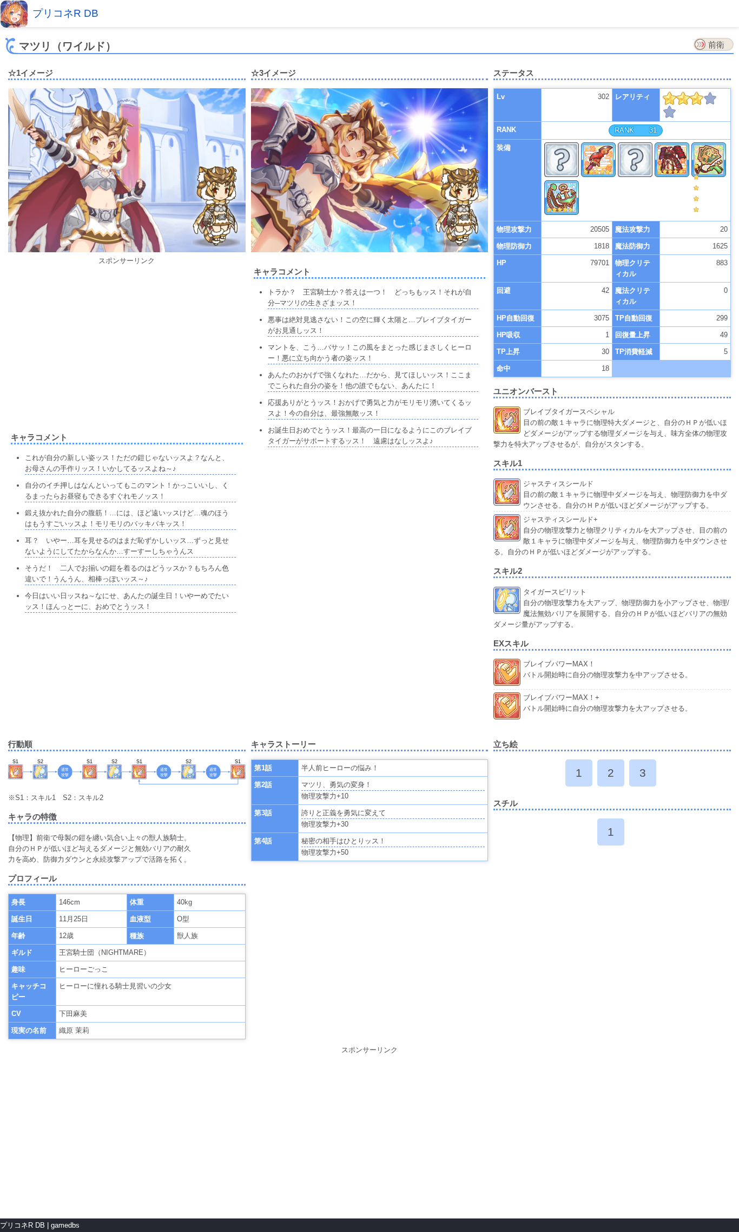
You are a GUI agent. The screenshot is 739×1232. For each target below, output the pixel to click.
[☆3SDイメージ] (459, 209)
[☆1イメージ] (127, 250)
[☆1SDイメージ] (216, 208)
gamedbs (65, 1225)
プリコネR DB (65, 13)
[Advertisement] (126, 342)
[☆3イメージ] (370, 250)
